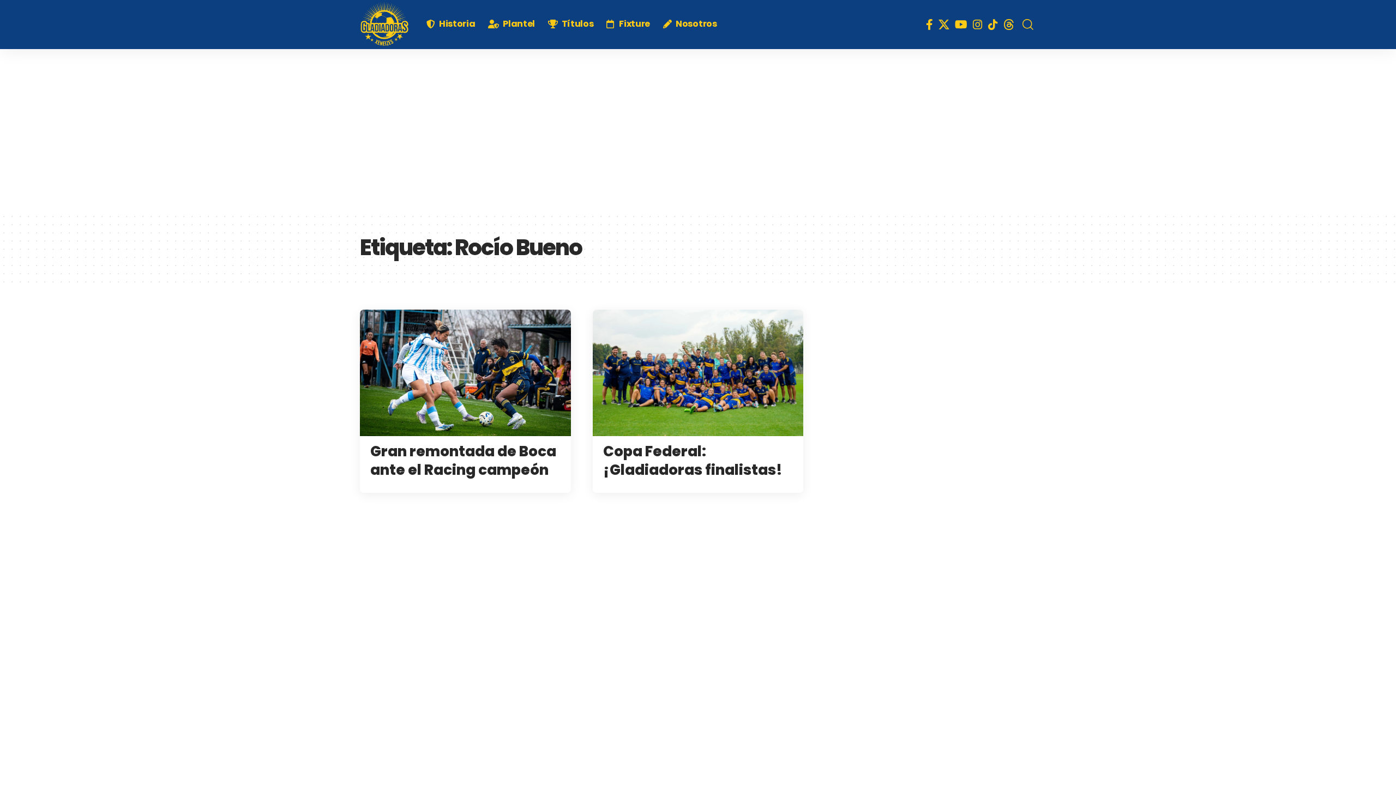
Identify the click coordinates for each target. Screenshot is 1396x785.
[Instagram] (977, 24)
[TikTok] (993, 24)
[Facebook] (929, 24)
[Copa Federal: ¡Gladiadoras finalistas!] (698, 373)
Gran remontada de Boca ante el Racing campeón (463, 461)
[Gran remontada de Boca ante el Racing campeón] (465, 373)
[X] (944, 24)
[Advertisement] (698, 131)
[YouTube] (961, 24)
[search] (1027, 24)
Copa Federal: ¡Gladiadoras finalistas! (693, 461)
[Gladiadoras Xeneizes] (384, 24)
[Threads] (1009, 24)
